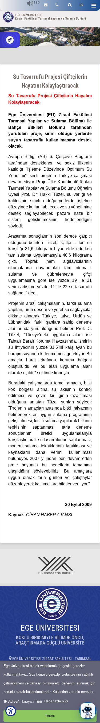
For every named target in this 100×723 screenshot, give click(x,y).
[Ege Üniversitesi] (68, 4)
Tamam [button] (50, 715)
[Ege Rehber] (56, 4)
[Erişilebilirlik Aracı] (10, 711)
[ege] (45, 4)
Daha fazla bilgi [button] (56, 701)
